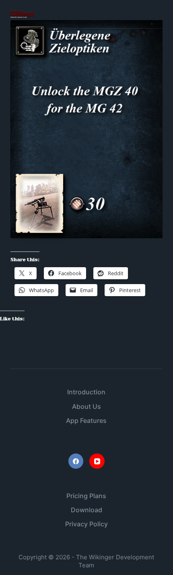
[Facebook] (76, 461)
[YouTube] (97, 461)
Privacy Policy (86, 524)
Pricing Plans (86, 496)
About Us (86, 406)
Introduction (86, 392)
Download (86, 510)
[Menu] (159, 14)
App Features (86, 420)
